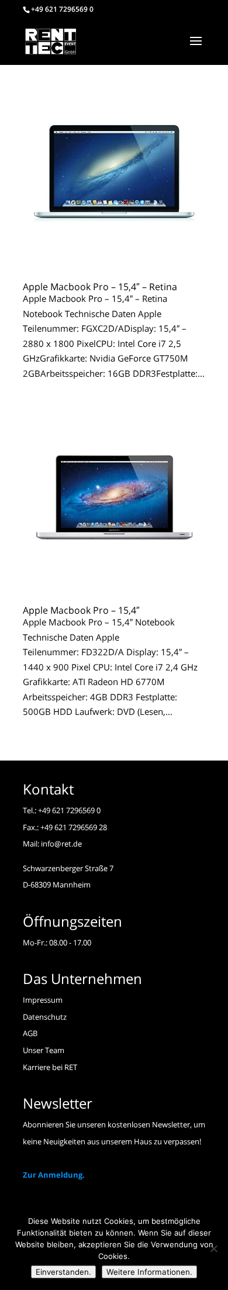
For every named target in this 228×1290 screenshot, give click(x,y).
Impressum (43, 1000)
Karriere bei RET (50, 1067)
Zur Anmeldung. (54, 1174)
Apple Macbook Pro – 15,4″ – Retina (100, 286)
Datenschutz (45, 1017)
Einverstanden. (63, 1272)
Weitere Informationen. (149, 1272)
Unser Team (43, 1050)
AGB (30, 1033)
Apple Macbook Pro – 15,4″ (81, 610)
